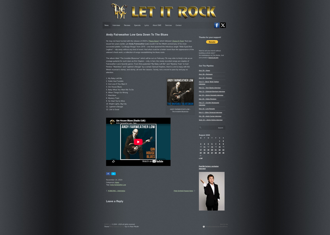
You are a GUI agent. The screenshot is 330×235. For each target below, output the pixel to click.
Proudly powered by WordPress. (216, 227)
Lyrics (147, 25)
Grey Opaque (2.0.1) (117, 227)
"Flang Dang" (153, 41)
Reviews (127, 25)
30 (223, 152)
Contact (179, 25)
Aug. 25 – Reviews (205, 78)
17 (201, 149)
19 (208, 149)
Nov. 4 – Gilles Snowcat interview (210, 112)
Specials (137, 25)
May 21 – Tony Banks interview (210, 88)
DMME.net (108, 224)
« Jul (200, 158)
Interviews (116, 25)
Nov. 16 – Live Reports (207, 109)
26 (208, 152)
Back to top (224, 224)
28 (216, 152)
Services (168, 25)
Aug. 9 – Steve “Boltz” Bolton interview (209, 83)
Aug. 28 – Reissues (206, 74)
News (107, 25)
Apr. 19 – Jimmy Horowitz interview (211, 95)
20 (212, 149)
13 (212, 147)
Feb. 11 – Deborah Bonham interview (212, 91)
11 (204, 147)
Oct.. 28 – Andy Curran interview (210, 116)
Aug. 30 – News (204, 70)
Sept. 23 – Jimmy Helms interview (210, 120)
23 (223, 149)
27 (212, 152)
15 (220, 147)
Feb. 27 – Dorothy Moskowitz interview (209, 104)
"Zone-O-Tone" (178, 41)
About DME (157, 25)
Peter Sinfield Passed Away (183, 191)
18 (204, 149)
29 (220, 152)
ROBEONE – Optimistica (116, 191)
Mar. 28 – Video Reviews (207, 99)
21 (216, 149)
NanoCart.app (213, 58)
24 (201, 152)
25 (204, 152)
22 (220, 149)
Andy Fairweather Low (118, 184)
